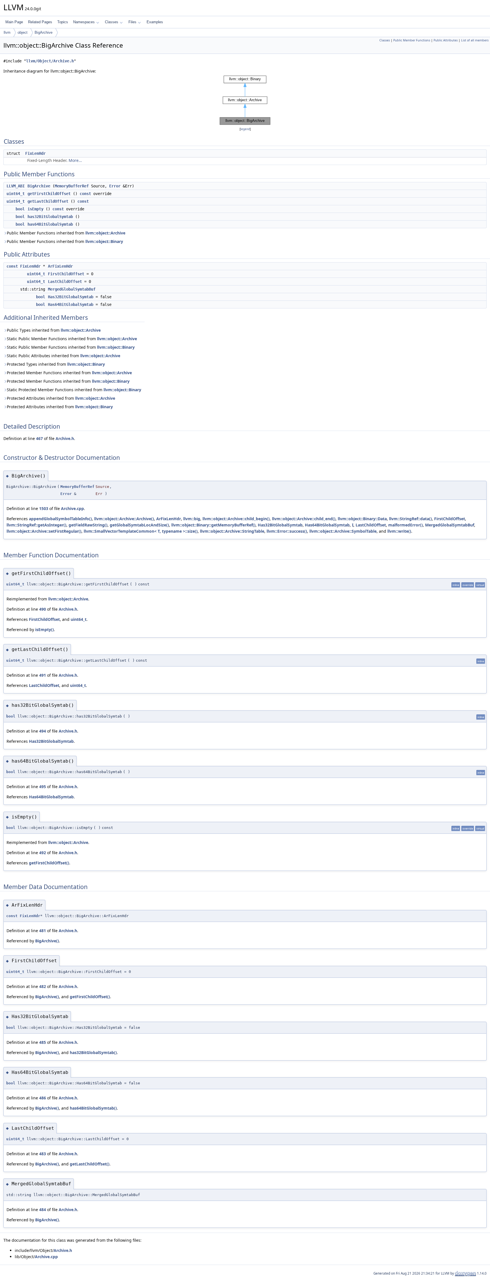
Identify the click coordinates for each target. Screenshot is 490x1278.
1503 (43, 508)
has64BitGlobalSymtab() (93, 1108)
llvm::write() (399, 531)
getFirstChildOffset (49, 193)
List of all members (475, 40)
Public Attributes (446, 40)
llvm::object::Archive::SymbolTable (343, 531)
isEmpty (35, 209)
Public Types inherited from (54, 330)
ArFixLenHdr (60, 266)
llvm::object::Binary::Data (362, 518)
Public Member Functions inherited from (66, 233)
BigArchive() (47, 940)
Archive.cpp (72, 508)
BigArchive (43, 32)
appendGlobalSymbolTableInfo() (60, 518)
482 (42, 986)
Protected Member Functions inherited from (69, 372)
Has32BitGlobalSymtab (70, 297)
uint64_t (16, 193)
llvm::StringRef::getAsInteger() (36, 525)
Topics (62, 22)
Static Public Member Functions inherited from (72, 338)
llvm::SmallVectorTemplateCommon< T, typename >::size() (141, 531)
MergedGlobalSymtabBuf (72, 289)
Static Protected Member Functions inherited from (74, 389)
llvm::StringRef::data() (410, 518)
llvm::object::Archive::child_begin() (236, 518)
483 (42, 1153)
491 (42, 675)
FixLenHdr (35, 153)
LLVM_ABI (16, 186)
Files (132, 22)
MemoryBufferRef (72, 186)
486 (42, 1098)
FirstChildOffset (66, 274)
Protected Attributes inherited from (61, 398)
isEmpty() (44, 629)
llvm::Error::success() (287, 531)
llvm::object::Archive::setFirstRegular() (44, 531)
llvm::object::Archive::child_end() (303, 518)
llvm (7, 32)
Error (115, 186)
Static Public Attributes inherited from (63, 355)
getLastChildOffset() (89, 1164)
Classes (111, 22)
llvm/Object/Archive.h (50, 61)
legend (245, 129)
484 (42, 1209)
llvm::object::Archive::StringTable (232, 531)
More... (75, 160)
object (23, 32)
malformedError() (405, 525)
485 (42, 1042)
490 (42, 609)
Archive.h (65, 438)
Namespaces (84, 22)
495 (42, 786)
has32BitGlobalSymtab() (93, 1052)
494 (42, 731)
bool (20, 209)
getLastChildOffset (48, 201)
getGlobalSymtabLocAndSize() (139, 525)
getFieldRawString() (88, 525)
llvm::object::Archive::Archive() (124, 518)
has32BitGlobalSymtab (50, 216)
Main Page (14, 22)
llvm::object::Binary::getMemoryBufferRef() (213, 525)
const (85, 193)
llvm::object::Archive (105, 233)
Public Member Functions (411, 40)
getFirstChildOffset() (49, 863)
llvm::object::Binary (104, 241)
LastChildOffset (65, 281)
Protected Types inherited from (56, 364)
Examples (155, 22)
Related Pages (40, 22)
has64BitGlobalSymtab (50, 224)
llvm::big (191, 518)
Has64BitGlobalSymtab (70, 304)
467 (39, 438)
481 (42, 930)
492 (42, 852)
